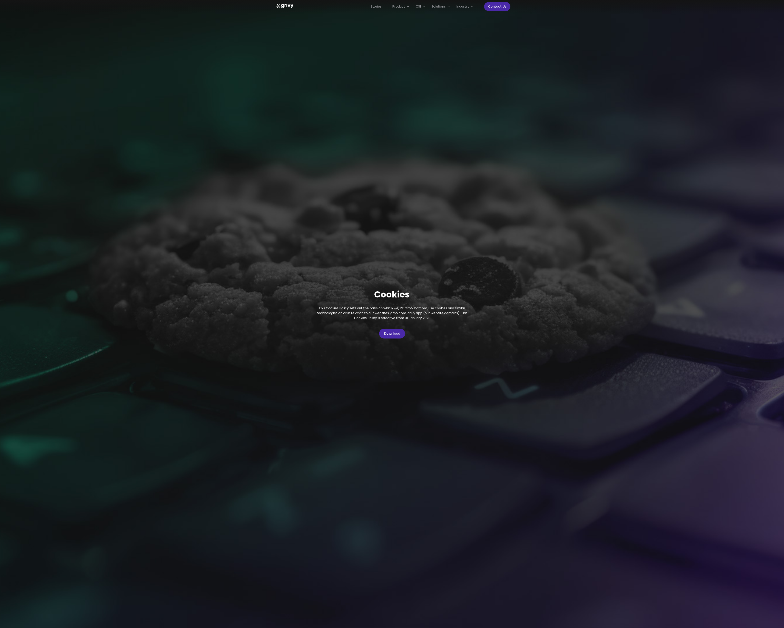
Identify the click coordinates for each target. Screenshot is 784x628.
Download (392, 333)
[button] (400, 6)
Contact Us (497, 6)
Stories (376, 6)
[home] (283, 4)
